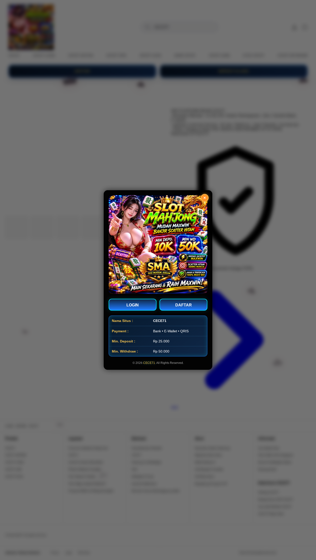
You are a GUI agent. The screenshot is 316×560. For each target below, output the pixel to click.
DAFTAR (183, 305)
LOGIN (132, 305)
